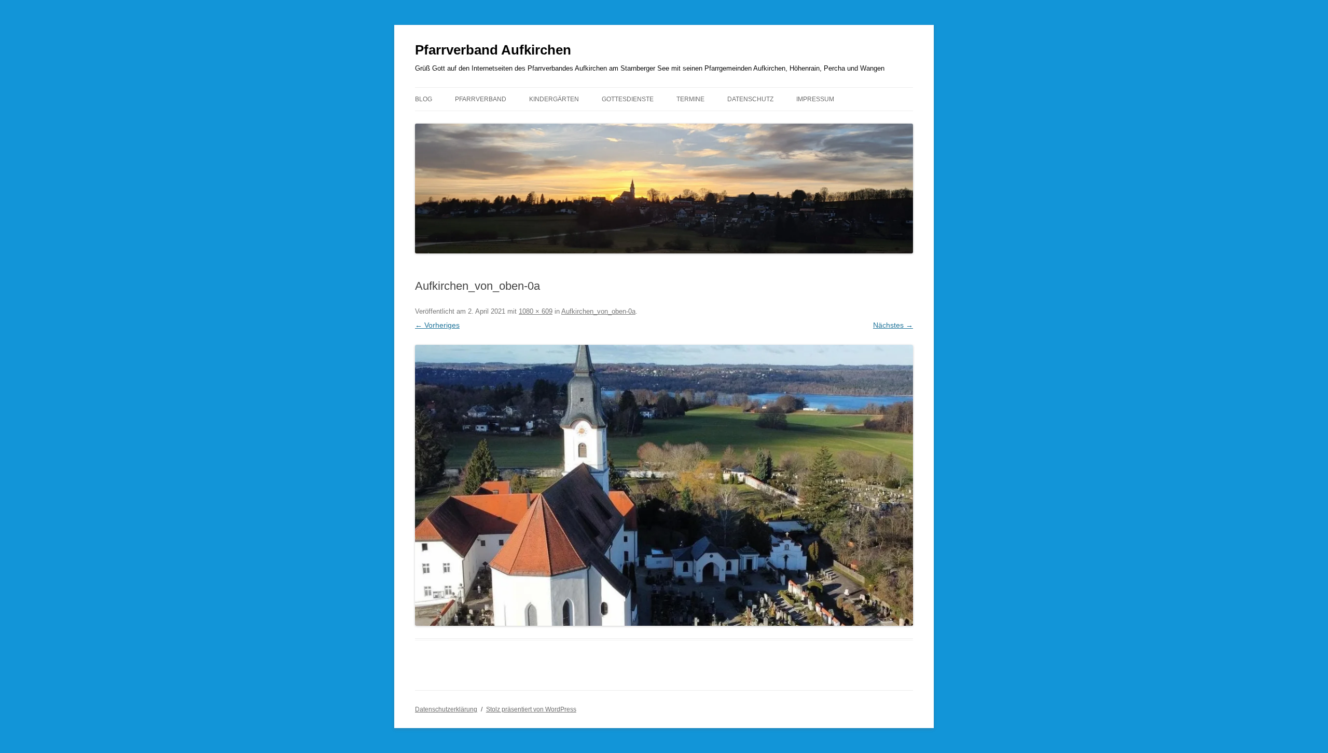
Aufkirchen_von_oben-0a (598, 311)
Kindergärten (554, 99)
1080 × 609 (535, 311)
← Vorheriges (437, 325)
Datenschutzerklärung (446, 709)
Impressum (815, 99)
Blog (423, 99)
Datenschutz (750, 99)
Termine (690, 99)
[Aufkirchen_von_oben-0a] (664, 485)
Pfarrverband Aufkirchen (493, 50)
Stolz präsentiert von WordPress (531, 709)
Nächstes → (893, 325)
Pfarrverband (480, 99)
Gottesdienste (628, 99)
